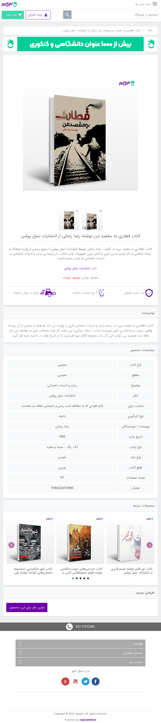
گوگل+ (65, 681)
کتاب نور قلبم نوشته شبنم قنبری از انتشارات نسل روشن (131, 571)
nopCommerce (88, 720)
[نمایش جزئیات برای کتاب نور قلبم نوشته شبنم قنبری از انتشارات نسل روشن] (130, 540)
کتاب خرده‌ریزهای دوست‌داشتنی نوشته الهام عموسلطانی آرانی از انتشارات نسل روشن (81, 571)
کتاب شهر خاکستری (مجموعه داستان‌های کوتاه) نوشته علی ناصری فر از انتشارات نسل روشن (31, 571)
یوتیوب (75, 681)
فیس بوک (96, 681)
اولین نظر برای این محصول (26, 607)
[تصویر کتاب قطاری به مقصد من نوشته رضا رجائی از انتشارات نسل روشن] (92, 220)
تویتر (86, 681)
